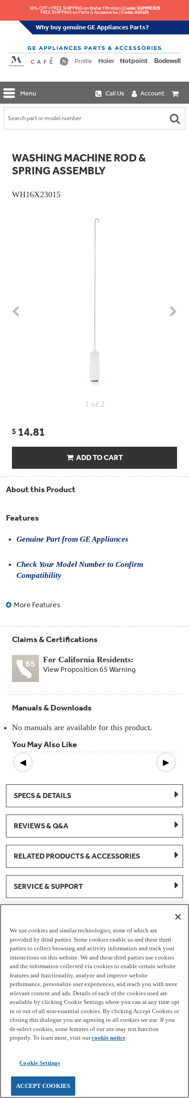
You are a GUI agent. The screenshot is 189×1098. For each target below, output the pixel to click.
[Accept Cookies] (178, 917)
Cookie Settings (39, 1062)
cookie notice (109, 1037)
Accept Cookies (43, 1085)
